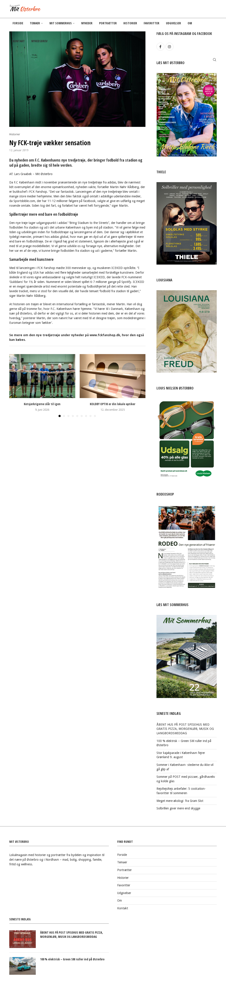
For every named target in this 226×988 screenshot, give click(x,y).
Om (190, 23)
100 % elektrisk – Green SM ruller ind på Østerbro (72, 959)
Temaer (35, 23)
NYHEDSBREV (39, 41)
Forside (18, 23)
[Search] (214, 60)
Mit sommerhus (60, 23)
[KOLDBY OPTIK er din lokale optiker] (113, 376)
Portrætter (108, 23)
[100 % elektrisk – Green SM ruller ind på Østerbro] (22, 966)
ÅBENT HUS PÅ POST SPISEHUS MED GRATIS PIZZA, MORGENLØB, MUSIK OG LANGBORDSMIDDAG (185, 729)
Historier (130, 23)
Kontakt (19, 41)
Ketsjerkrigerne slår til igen (42, 404)
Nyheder (86, 23)
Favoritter (151, 23)
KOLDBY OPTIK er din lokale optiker (112, 404)
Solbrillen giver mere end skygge (178, 808)
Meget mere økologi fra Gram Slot (179, 801)
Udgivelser (173, 23)
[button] (15, 385)
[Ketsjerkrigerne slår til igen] (42, 376)
